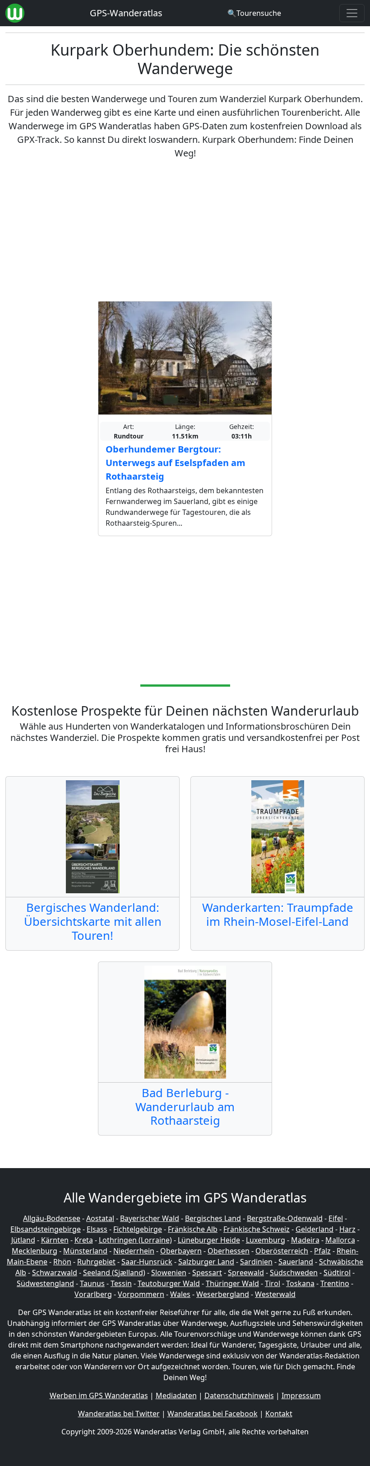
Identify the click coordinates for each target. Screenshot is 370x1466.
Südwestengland (45, 1283)
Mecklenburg (34, 1251)
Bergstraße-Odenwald (285, 1218)
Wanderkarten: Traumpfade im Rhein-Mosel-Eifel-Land (277, 914)
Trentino (334, 1283)
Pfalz (322, 1251)
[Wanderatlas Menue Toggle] (352, 13)
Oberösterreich (281, 1251)
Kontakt (278, 1414)
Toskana (300, 1283)
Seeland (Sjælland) (114, 1272)
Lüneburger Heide (209, 1240)
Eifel (335, 1218)
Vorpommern (141, 1294)
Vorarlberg (93, 1294)
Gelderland (314, 1229)
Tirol (272, 1283)
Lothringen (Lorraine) (135, 1240)
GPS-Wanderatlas (126, 13)
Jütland (23, 1240)
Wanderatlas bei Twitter (119, 1414)
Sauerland (295, 1262)
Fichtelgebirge (137, 1229)
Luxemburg (265, 1240)
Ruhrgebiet (96, 1262)
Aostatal (100, 1218)
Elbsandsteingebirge (45, 1229)
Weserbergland (222, 1294)
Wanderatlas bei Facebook (212, 1414)
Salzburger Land (206, 1262)
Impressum (301, 1395)
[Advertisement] (185, 230)
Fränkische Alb (192, 1229)
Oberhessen (229, 1251)
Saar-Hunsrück (146, 1262)
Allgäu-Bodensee (51, 1218)
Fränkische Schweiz (256, 1229)
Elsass (97, 1229)
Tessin (121, 1283)
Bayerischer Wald (149, 1218)
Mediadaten (176, 1395)
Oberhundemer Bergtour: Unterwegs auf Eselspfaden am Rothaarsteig (175, 462)
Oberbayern (181, 1251)
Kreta (83, 1240)
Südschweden (294, 1272)
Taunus (92, 1283)
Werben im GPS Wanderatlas (99, 1395)
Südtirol (337, 1272)
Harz (347, 1229)
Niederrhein (133, 1251)
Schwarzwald (54, 1272)
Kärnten (55, 1240)
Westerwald (275, 1294)
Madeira (305, 1240)
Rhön (62, 1262)
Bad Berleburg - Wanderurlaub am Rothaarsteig (185, 1107)
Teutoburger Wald (169, 1283)
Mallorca (340, 1240)
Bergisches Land (213, 1218)
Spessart (207, 1272)
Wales (180, 1294)
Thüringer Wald (232, 1283)
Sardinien (256, 1262)
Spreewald (246, 1272)
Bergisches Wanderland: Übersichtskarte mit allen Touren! (93, 921)
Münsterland (85, 1251)
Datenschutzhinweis (239, 1395)
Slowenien (168, 1272)
